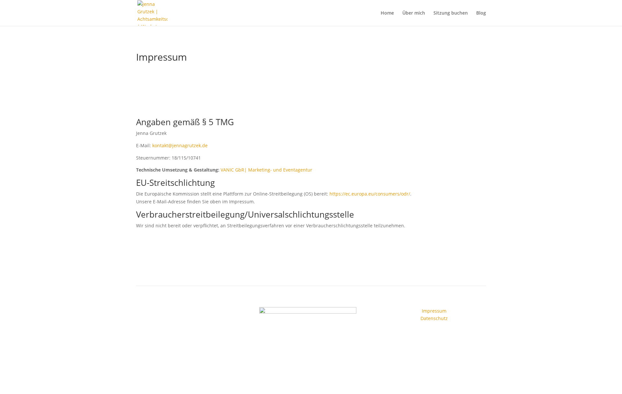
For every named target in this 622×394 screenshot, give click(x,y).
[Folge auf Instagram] (194, 312)
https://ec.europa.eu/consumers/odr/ (369, 194)
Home (387, 13)
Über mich (413, 13)
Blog (481, 13)
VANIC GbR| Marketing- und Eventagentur (266, 170)
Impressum (434, 311)
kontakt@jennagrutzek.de (180, 145)
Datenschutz (434, 318)
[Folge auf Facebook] (181, 312)
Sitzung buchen (450, 13)
